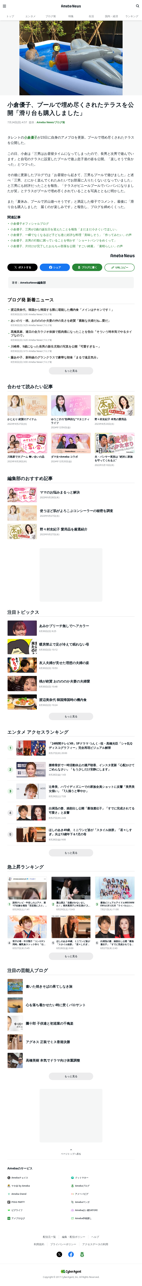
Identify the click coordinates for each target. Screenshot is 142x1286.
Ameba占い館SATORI (86, 1210)
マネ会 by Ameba (20, 1185)
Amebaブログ (82, 1185)
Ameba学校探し (83, 1218)
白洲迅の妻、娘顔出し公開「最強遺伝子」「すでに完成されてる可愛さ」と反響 (117, 944)
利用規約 (39, 1244)
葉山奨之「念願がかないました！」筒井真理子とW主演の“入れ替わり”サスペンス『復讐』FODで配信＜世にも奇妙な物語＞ (73, 907)
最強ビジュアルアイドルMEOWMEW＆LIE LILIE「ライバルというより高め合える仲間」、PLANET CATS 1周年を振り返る (117, 907)
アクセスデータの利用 (95, 1244)
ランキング (131, 16)
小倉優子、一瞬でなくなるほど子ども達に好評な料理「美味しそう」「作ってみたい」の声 (71, 235)
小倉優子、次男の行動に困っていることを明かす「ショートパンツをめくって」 (63, 240)
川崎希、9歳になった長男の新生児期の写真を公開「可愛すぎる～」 (56, 346)
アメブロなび (18, 1218)
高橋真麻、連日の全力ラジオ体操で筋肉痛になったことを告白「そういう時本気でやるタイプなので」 (71, 334)
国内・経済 (111, 16)
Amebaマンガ (82, 1202)
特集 (71, 16)
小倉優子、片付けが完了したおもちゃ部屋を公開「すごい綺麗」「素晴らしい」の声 (66, 246)
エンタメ (30, 16)
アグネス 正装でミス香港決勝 (48, 1042)
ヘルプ (95, 1237)
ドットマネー (81, 1177)
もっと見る (71, 370)
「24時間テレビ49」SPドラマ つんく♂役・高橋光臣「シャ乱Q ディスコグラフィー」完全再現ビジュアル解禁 (90, 745)
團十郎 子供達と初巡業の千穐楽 (49, 1023)
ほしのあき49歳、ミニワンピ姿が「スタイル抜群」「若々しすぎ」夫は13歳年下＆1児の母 (73, 944)
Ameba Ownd (18, 1193)
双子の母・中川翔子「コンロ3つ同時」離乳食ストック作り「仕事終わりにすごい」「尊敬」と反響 (29, 944)
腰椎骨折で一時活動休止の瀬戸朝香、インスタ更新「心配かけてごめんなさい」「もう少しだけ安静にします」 (92, 767)
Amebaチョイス (19, 1177)
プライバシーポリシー (63, 1244)
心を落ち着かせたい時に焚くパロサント (56, 1005)
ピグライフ (17, 1210)
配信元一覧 (49, 1237)
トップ (10, 16)
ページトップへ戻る (71, 1153)
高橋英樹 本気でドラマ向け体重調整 (53, 1060)
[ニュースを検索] (137, 6)
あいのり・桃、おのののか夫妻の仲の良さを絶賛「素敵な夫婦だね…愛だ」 (61, 321)
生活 (91, 16)
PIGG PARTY (18, 1202)
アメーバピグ (81, 1193)
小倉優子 (30, 137)
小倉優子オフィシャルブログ (29, 224)
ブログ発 (50, 16)
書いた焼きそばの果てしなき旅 (49, 986)
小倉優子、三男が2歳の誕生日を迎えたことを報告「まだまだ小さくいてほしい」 (64, 229)
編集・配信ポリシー (73, 1237)
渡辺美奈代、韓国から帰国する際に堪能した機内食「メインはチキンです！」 (62, 310)
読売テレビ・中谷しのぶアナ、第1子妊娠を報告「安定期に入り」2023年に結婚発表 (29, 905)
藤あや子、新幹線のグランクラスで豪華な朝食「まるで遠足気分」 (55, 357)
